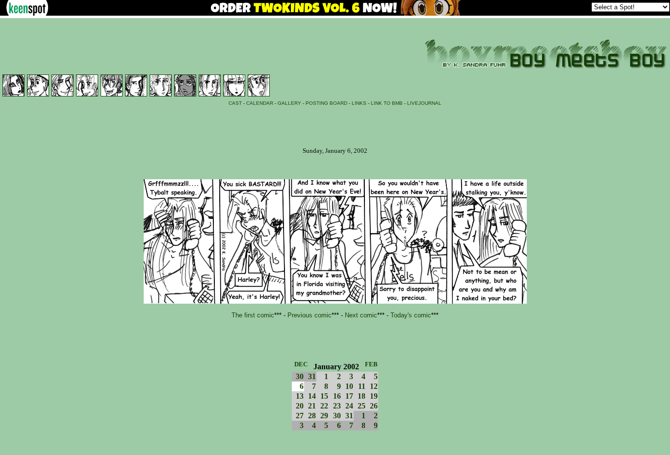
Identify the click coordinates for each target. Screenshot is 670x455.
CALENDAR (259, 103)
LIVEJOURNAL (424, 103)
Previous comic (309, 315)
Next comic (361, 315)
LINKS (359, 103)
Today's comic (410, 315)
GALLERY (289, 103)
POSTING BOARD (326, 103)
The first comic (253, 315)
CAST (235, 103)
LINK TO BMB (387, 103)
